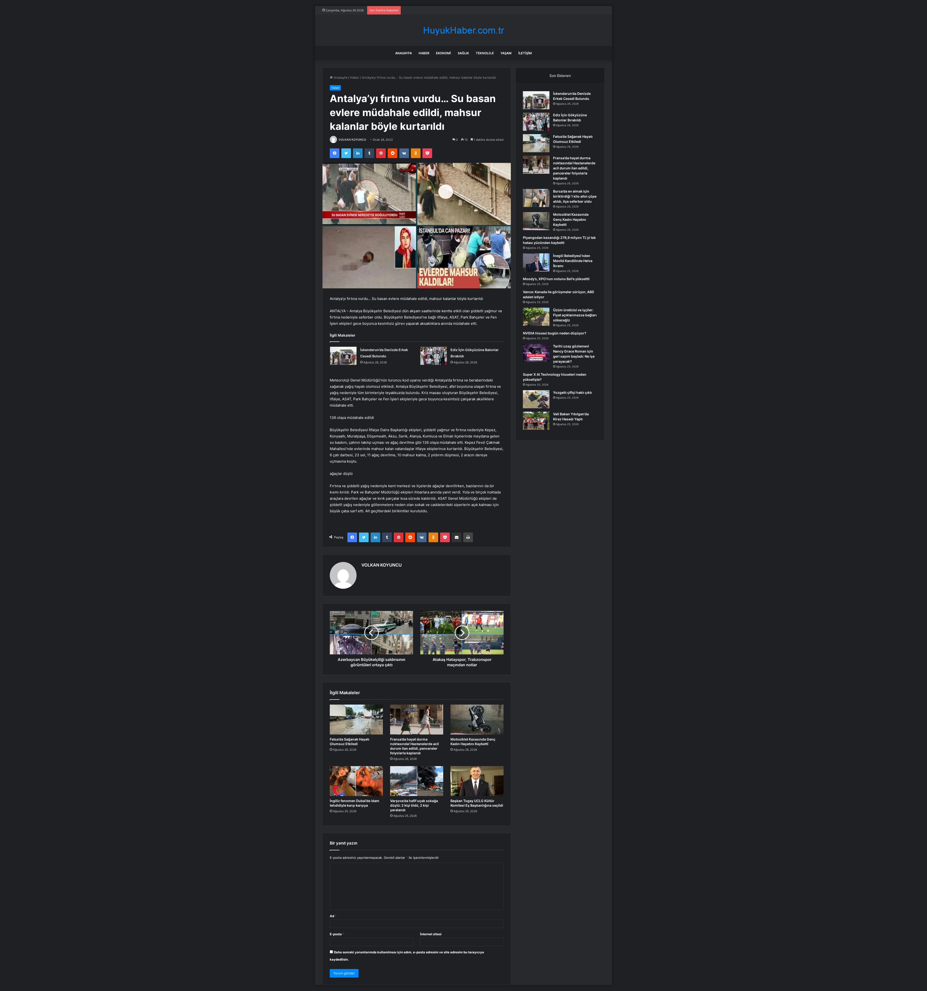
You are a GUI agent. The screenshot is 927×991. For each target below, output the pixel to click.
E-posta (337, 934)
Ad (333, 916)
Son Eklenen (560, 75)
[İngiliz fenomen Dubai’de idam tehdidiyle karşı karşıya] (356, 781)
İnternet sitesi (431, 934)
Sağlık (463, 53)
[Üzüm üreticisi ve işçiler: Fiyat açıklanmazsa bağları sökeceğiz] (536, 317)
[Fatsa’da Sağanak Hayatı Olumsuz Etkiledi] (356, 720)
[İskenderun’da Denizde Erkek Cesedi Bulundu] (343, 356)
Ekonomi (443, 53)
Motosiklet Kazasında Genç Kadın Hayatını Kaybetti (571, 219)
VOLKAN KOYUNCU (352, 139)
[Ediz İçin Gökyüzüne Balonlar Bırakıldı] (433, 356)
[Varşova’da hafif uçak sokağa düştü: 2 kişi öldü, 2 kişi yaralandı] (416, 781)
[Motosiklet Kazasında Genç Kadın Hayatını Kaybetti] (477, 720)
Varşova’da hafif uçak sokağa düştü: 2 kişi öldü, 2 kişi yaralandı (414, 805)
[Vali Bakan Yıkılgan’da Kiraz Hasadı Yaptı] (536, 421)
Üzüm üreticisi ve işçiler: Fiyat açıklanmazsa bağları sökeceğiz (575, 315)
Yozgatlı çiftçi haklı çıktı (572, 392)
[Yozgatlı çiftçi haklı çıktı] (536, 399)
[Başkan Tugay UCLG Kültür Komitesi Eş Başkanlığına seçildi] (477, 781)
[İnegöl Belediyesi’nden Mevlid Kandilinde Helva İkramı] (536, 262)
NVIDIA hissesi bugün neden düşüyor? (554, 333)
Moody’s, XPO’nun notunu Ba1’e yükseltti (556, 279)
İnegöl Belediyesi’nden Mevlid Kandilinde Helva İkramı (572, 261)
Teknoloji (485, 53)
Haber (424, 53)
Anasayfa (403, 53)
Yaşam (506, 53)
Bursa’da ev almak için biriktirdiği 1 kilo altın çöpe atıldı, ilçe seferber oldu (575, 196)
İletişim (525, 53)
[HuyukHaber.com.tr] (463, 30)
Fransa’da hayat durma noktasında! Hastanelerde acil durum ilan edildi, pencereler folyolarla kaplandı (574, 168)
